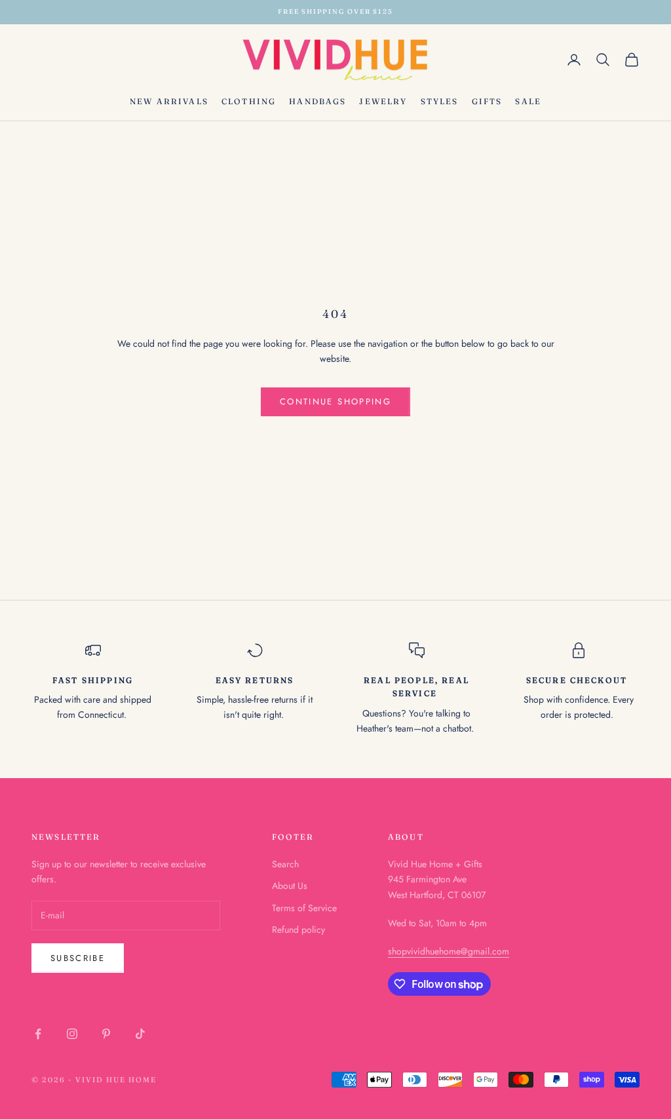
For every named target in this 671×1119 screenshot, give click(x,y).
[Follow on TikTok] (140, 1033)
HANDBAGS (317, 101)
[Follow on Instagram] (72, 1033)
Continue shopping (335, 401)
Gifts (487, 101)
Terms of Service (304, 907)
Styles (440, 101)
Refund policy (298, 929)
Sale (528, 101)
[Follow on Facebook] (38, 1033)
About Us (289, 885)
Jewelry (383, 101)
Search (285, 864)
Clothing (248, 101)
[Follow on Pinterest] (106, 1033)
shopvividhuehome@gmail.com (448, 951)
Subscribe (77, 958)
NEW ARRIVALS (169, 101)
